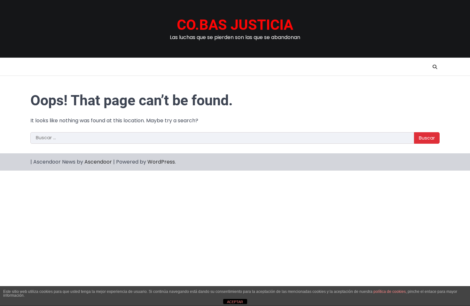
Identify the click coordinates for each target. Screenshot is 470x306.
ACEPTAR (235, 302)
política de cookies (389, 291)
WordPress (161, 161)
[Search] (435, 67)
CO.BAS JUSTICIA (235, 24)
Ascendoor (98, 161)
